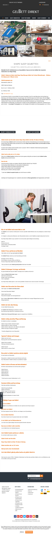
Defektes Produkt (18, 504)
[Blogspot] (34, 516)
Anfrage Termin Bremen (18, 495)
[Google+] (18, 516)
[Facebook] (15, 516)
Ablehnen (22, 531)
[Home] (3, 18)
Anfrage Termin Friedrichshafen (18, 498)
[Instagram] (30, 516)
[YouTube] (21, 516)
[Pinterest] (27, 516)
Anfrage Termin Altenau (18, 492)
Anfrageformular (18, 503)
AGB (16, 510)
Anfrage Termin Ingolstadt (18, 501)
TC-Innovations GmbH (36, 521)
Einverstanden (29, 531)
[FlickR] (37, 516)
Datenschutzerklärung (32, 489)
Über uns (30, 491)
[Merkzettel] (40, 4)
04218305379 (6, 93)
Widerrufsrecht (18, 509)
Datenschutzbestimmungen (36, 478)
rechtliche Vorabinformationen (19, 507)
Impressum (30, 494)
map (12, 93)
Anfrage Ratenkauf (19, 489)
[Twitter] (24, 516)
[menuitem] (45, 5)
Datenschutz (30, 492)
